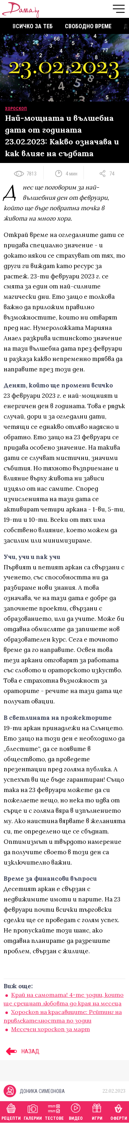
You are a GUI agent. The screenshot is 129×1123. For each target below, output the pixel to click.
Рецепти (11, 1118)
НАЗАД (29, 1051)
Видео (76, 1118)
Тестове (54, 1118)
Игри (97, 1118)
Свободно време (88, 26)
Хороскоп (16, 108)
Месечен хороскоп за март (50, 1029)
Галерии (33, 1118)
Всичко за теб (33, 26)
